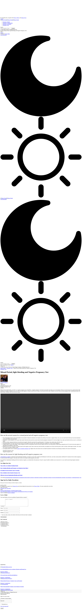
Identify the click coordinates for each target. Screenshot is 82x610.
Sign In (12, 364)
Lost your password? (4, 606)
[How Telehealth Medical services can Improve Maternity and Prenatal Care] (6, 566)
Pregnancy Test (3, 369)
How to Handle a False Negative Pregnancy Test (10, 472)
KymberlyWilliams (4, 382)
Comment (2, 506)
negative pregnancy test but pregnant (52, 477)
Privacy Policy (16, 17)
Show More (7, 33)
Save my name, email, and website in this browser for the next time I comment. (17, 514)
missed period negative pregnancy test (28, 477)
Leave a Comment (11, 492)
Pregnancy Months (4, 571)
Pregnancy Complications (5, 577)
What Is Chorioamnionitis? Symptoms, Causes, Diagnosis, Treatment (12, 586)
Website (1, 512)
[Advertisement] (36, 8)
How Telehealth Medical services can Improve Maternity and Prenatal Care (13, 569)
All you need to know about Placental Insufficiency (8, 575)
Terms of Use (23, 17)
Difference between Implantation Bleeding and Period (11, 475)
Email (1, 510)
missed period (18, 477)
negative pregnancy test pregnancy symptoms (67, 477)
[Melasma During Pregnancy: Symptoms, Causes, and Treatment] (6, 578)
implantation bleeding (12, 477)
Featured (6, 477)
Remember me (4, 604)
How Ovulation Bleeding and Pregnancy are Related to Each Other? (14, 468)
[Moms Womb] (9, 19)
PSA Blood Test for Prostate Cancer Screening (9, 470)
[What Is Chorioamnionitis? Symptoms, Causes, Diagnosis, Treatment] (4, 584)
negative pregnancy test (40, 477)
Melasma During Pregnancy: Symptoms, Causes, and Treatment (11, 580)
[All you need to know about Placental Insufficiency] (5, 572)
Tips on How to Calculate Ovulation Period (9, 465)
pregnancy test (78, 477)
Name (1, 508)
